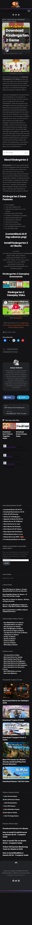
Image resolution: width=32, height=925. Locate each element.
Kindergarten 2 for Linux (10, 352)
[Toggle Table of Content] (25, 152)
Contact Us (13, 871)
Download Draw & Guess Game (21, 434)
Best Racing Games (11, 803)
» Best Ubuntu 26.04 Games (12, 526)
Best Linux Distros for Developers (15, 663)
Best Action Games (11, 796)
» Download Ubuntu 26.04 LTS (12, 509)
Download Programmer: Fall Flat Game (16, 781)
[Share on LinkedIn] (19, 45)
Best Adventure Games (12, 799)
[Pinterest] (18, 14)
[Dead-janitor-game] (19, 284)
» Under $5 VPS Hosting (10, 514)
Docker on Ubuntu (9, 636)
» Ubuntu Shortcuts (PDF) (13, 537)
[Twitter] (16, 14)
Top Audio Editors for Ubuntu (13, 624)
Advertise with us (7, 873)
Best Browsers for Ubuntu (12, 626)
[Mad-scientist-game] (12, 284)
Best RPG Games (10, 806)
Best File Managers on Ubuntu (13, 628)
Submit (6, 563)
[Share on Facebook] (10, 45)
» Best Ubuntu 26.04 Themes (12, 529)
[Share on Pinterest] (15, 45)
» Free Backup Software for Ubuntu (14, 539)
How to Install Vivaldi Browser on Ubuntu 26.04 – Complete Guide (15, 834)
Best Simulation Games (12, 809)
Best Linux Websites (10, 673)
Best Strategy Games (11, 816)
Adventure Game (12, 349)
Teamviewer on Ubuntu (11, 634)
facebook (20, 316)
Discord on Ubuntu (10, 642)
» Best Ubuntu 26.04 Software (12, 531)
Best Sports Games (11, 812)
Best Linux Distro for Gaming (13, 657)
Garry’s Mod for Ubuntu (17, 327)
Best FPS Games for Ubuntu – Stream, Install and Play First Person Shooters (14, 762)
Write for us (16, 873)
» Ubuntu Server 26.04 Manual (12, 521)
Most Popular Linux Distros (12, 659)
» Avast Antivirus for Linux (11, 524)
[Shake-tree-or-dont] (26, 284)
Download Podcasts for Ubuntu (15, 828)
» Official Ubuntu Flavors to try (13, 534)
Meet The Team (23, 871)
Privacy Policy (26, 873)
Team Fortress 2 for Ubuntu (21, 325)
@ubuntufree (18, 318)
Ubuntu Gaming (11, 19)
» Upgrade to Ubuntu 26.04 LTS (13, 519)
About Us (6, 871)
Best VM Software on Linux (12, 671)
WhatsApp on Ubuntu (11, 644)
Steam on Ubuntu (9, 640)
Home (4, 19)
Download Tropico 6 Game (13, 720)
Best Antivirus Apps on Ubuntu (14, 630)
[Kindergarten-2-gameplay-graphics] (6, 284)
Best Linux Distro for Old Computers (15, 665)
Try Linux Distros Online (11, 655)
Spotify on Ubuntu (9, 638)
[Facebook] (13, 14)
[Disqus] (16, 466)
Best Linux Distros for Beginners (14, 661)
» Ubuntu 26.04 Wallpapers (11, 516)
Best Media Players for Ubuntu (13, 622)
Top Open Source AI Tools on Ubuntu (15, 632)
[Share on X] (6, 45)
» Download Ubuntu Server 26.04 (13, 512)
